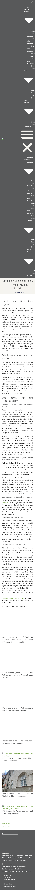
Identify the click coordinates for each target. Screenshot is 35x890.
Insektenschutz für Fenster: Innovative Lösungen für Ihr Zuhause (17, 742)
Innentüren (5, 503)
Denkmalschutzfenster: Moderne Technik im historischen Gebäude (17, 795)
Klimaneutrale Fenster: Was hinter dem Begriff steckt (17, 759)
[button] (27, 141)
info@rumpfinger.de (19, 860)
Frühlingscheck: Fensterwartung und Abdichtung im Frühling (17, 812)
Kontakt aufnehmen (10, 880)
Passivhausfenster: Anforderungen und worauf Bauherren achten (17, 709)
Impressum (7, 875)
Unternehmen (28, 126)
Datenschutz (8, 877)
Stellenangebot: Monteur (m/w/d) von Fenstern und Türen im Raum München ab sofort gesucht (17, 639)
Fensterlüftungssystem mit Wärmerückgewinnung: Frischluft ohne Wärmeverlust (17, 675)
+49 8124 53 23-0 (13, 858)
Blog (25, 100)
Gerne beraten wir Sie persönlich (13, 598)
